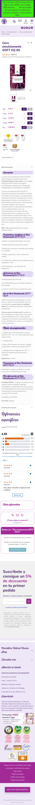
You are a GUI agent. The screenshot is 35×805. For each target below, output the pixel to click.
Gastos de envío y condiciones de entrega (17, 765)
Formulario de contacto (8, 677)
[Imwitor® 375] (31, 42)
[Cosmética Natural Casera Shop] (4, 21)
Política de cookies (17, 774)
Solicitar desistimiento (17, 790)
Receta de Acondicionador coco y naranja (17, 537)
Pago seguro (17, 771)
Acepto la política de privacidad (16, 607)
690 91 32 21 (20, 692)
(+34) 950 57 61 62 (7, 692)
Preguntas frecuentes (17, 780)
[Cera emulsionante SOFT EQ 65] (30, 90)
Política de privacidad (17, 777)
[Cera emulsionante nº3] (28, 42)
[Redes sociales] (27, 28)
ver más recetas (17, 550)
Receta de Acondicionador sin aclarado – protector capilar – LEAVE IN (17, 543)
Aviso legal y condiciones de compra (17, 768)
